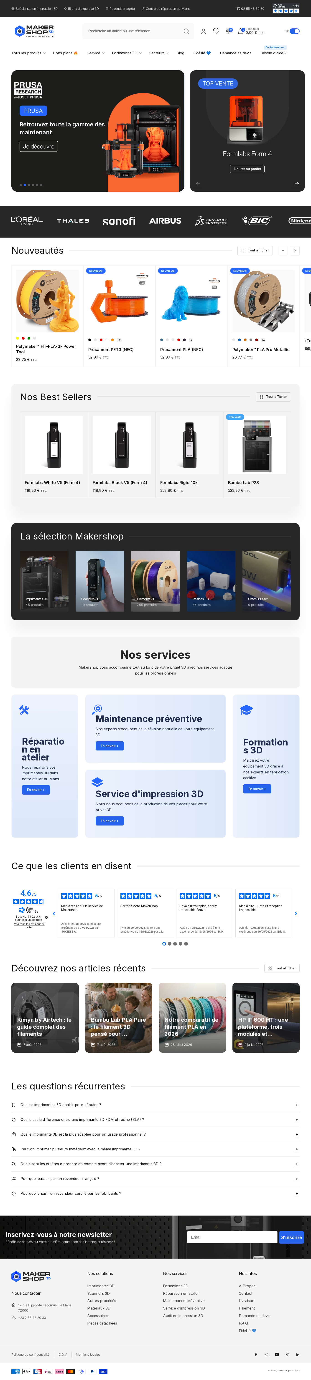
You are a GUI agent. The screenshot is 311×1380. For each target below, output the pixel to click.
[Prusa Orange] (112, 340)
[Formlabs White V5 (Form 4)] (54, 466)
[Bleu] (239, 340)
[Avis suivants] (296, 913)
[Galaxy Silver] (173, 340)
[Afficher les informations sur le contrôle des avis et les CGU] (46, 917)
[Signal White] (106, 340)
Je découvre (38, 146)
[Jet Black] (89, 340)
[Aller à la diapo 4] (33, 185)
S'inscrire (291, 1237)
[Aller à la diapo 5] (37, 185)
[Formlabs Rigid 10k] (190, 466)
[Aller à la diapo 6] (41, 185)
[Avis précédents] (54, 913)
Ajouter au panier (247, 169)
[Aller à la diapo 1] (21, 185)
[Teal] (34, 338)
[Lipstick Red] (101, 340)
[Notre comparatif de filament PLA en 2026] (192, 1018)
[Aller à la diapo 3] (29, 185)
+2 (119, 340)
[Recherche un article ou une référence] (186, 31)
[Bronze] (245, 340)
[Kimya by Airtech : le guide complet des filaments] (45, 1018)
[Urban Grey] (95, 340)
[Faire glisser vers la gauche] (283, 250)
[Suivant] (296, 183)
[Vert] (29, 338)
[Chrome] (251, 340)
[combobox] (138, 31)
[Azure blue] (161, 340)
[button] (260, 31)
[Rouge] (23, 338)
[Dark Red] (256, 340)
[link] (250, 8)
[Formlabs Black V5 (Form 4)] (122, 466)
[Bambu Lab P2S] (257, 466)
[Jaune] (17, 338)
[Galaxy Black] (184, 340)
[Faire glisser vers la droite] (295, 250)
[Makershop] (31, 1280)
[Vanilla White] (167, 340)
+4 (190, 340)
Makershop (284, 1370)
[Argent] (233, 340)
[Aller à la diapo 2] (25, 185)
